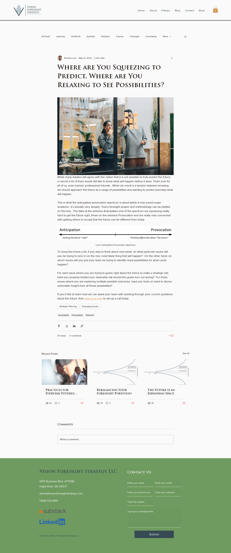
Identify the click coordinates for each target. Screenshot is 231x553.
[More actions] (172, 58)
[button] (215, 9)
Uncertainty (151, 36)
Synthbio (91, 36)
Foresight (134, 36)
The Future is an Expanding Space (161, 392)
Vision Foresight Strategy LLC (78, 472)
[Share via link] (81, 325)
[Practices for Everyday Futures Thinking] (64, 372)
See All (186, 353)
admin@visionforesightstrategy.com (61, 493)
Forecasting (77, 315)
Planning (90, 315)
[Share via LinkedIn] (74, 325)
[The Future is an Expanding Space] (166, 372)
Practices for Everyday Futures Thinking (60, 392)
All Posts (46, 36)
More (165, 36)
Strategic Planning (68, 306)
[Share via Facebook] (58, 325)
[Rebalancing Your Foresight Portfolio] (115, 372)
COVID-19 (75, 36)
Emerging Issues (90, 306)
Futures (120, 36)
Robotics (105, 36)
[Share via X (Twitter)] (66, 325)
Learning (60, 36)
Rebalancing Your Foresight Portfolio (114, 392)
